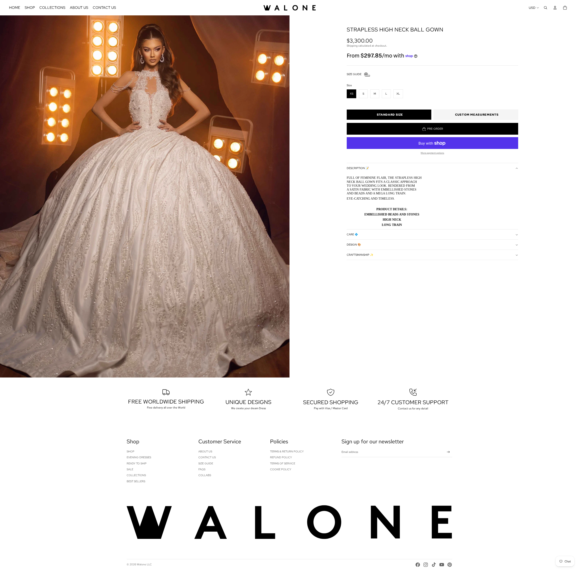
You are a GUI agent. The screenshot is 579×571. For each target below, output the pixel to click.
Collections (136, 475)
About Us (205, 451)
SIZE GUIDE (354, 74)
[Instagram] (425, 564)
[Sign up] (448, 452)
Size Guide (205, 463)
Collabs (204, 475)
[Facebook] (417, 564)
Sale (130, 469)
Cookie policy (280, 469)
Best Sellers (136, 481)
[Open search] (546, 8)
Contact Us (207, 457)
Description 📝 (358, 168)
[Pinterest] (449, 564)
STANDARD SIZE (390, 115)
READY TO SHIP (137, 463)
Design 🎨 (354, 245)
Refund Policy (281, 457)
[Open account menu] (555, 8)
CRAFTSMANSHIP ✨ (360, 255)
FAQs (201, 469)
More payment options (432, 153)
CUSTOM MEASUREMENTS (476, 115)
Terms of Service (282, 463)
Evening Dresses (139, 457)
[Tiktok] (434, 564)
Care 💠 (352, 235)
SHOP (130, 451)
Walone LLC (144, 564)
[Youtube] (441, 564)
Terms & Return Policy (287, 451)
